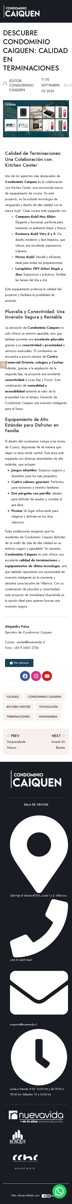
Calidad (13, 697)
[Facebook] (25, 676)
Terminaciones (18, 717)
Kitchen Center (21, 187)
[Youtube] (47, 676)
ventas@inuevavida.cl (31, 642)
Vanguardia (48, 717)
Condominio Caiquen (44, 697)
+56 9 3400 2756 (26, 647)
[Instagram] (36, 676)
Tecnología (48, 707)
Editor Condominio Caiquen (21, 85)
